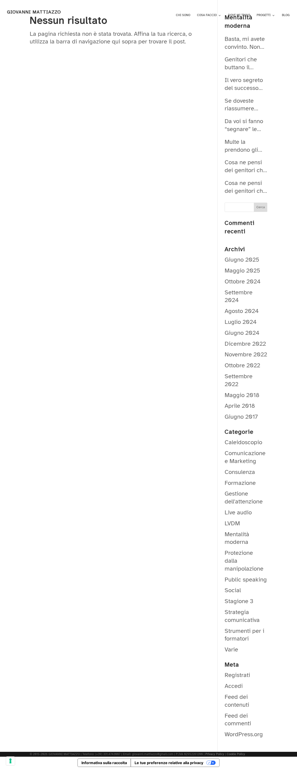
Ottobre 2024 (243, 281)
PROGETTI (264, 15)
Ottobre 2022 (242, 365)
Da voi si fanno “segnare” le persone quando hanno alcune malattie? (244, 125)
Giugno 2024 (242, 333)
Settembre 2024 (238, 296)
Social (233, 590)
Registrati (237, 675)
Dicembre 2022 (245, 344)
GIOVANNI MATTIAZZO (34, 12)
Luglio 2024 (241, 322)
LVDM (232, 523)
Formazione (240, 483)
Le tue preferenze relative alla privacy (169, 762)
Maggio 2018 (242, 395)
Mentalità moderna (237, 538)
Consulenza (240, 472)
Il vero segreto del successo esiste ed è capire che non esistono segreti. (244, 84)
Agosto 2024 (242, 311)
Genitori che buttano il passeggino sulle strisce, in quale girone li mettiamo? (244, 63)
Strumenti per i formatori (244, 635)
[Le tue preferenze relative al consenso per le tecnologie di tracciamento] (10, 760)
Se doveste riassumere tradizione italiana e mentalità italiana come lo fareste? (246, 105)
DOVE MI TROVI (239, 15)
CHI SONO (183, 15)
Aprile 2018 (240, 406)
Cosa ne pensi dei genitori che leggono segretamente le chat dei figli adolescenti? (245, 166)
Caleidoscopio (243, 442)
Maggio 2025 (242, 270)
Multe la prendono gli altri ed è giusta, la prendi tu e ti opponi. (246, 146)
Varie (231, 649)
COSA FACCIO (207, 15)
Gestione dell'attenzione (244, 497)
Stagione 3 (239, 601)
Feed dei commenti (238, 719)
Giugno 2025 (242, 259)
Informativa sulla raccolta (104, 762)
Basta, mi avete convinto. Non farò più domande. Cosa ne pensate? (245, 43)
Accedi (234, 686)
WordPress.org (244, 734)
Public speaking (246, 579)
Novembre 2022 (246, 354)
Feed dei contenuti (237, 701)
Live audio (238, 512)
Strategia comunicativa (242, 616)
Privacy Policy (214, 754)
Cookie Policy (236, 754)
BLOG (286, 15)
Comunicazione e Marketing (245, 457)
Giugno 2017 (241, 417)
